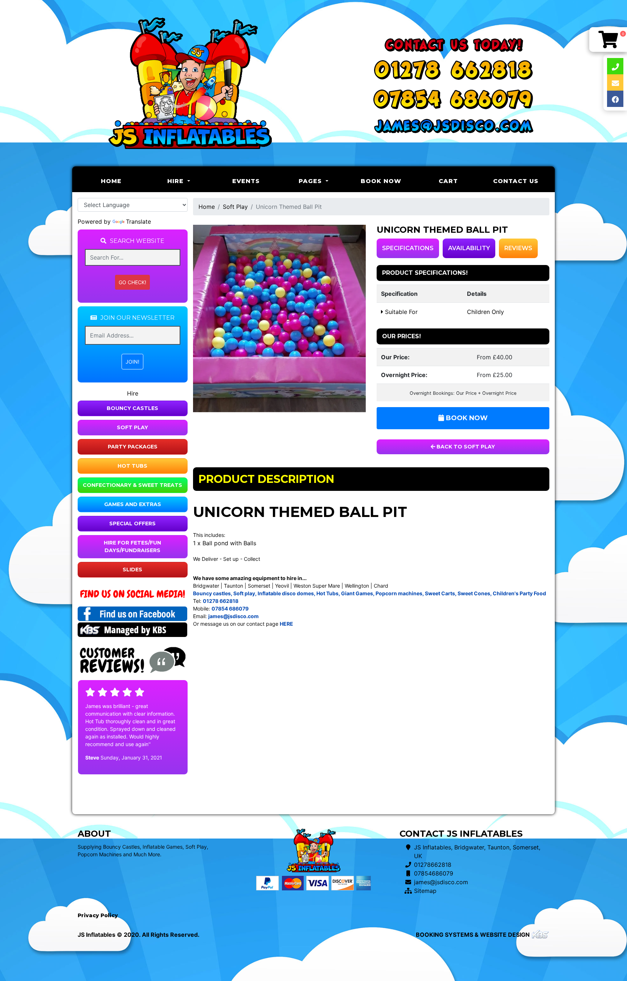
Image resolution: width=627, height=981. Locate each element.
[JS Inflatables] (190, 83)
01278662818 (432, 864)
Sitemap (425, 890)
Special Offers (132, 523)
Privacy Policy (98, 915)
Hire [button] (176, 181)
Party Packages (132, 446)
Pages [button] (311, 181)
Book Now (381, 181)
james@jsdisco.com (441, 882)
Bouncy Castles (132, 408)
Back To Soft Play (465, 446)
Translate (138, 221)
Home (123, 181)
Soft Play (132, 427)
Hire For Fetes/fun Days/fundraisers (132, 546)
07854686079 (433, 873)
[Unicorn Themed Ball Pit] (279, 318)
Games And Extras (132, 504)
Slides (132, 569)
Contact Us (515, 181)
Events (246, 181)
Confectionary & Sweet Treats (132, 485)
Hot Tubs (132, 466)
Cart (448, 181)
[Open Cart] (608, 39)
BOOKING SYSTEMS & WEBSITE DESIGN (473, 934)
